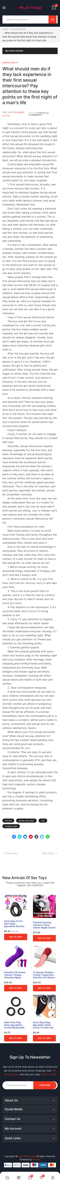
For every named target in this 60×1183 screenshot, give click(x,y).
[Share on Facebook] (14, 837)
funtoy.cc (43, 113)
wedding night (11, 826)
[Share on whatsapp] (48, 837)
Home (5, 29)
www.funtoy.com (27, 1156)
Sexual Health (18, 29)
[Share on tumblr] (36, 837)
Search (52, 19)
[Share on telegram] (42, 837)
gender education (26, 820)
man (43, 820)
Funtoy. (37, 1159)
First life (8, 820)
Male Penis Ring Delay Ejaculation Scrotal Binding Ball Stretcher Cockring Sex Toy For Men (14, 1025)
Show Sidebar (15, 51)
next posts (48, 853)
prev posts (11, 853)
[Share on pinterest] (31, 837)
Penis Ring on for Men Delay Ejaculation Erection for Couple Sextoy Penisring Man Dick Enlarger (14, 924)
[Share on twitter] (20, 837)
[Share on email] (25, 837)
